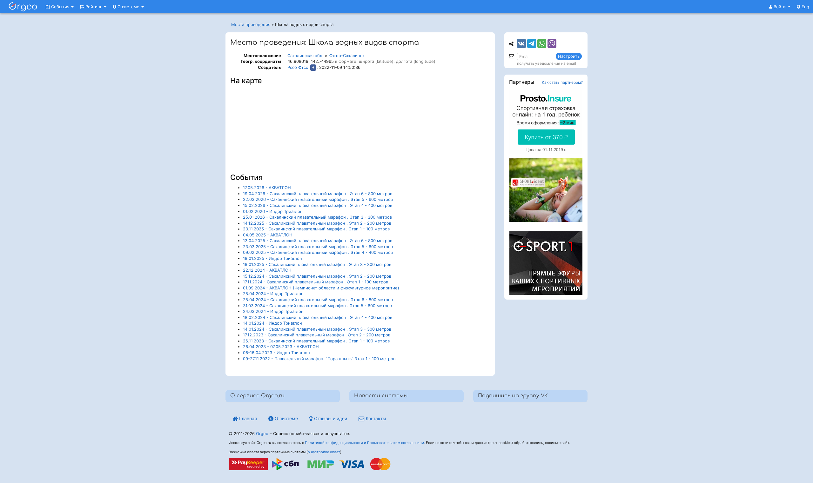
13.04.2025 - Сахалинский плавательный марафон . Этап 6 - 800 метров (317, 240)
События (60, 6)
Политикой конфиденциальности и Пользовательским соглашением (364, 442)
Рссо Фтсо (297, 67)
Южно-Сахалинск (346, 55)
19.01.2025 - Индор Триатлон (272, 258)
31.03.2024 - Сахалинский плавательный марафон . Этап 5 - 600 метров (317, 305)
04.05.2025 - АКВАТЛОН (267, 234)
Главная (247, 418)
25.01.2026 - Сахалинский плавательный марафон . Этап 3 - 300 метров (317, 217)
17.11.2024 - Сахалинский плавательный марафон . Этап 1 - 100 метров (315, 281)
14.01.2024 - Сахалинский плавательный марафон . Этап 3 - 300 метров (317, 329)
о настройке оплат (324, 452)
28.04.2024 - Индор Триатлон (273, 293)
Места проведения (250, 24)
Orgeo (262, 433)
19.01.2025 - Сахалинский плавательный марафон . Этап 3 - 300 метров (317, 264)
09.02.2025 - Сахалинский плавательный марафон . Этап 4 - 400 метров (318, 252)
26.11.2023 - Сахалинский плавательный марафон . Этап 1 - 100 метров (316, 340)
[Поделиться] (521, 43)
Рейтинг (93, 6)
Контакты (375, 418)
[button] (780, 6)
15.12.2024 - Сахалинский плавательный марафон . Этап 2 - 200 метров (317, 276)
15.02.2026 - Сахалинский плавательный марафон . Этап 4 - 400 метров (317, 205)
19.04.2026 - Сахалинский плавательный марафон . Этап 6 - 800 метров (317, 193)
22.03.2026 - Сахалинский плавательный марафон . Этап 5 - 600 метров (318, 199)
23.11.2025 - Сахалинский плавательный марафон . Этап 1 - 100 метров (316, 228)
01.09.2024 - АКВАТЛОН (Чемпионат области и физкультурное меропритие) (321, 287)
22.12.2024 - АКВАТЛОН (267, 270)
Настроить (569, 56)
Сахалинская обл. (305, 55)
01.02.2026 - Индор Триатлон (273, 211)
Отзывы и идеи (330, 418)
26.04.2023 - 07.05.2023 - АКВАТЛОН (281, 346)
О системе (128, 6)
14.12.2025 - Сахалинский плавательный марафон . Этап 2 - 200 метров (317, 223)
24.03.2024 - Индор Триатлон (273, 311)
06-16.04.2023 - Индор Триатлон (276, 352)
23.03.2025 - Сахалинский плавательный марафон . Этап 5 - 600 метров (318, 246)
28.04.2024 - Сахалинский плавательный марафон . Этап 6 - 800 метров (318, 299)
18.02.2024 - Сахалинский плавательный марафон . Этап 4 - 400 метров (317, 317)
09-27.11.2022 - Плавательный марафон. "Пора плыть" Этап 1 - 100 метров (319, 358)
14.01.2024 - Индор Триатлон (272, 323)
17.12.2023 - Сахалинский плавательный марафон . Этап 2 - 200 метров (316, 334)
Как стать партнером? (562, 82)
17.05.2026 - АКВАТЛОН (267, 187)
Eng (804, 6)
